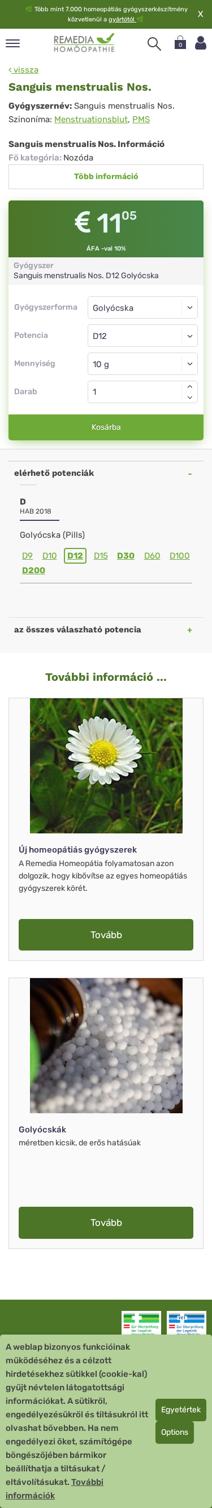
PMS (141, 119)
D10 (49, 556)
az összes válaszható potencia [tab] (77, 629)
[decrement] (190, 397)
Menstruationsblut (91, 119)
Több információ (106, 176)
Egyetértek (181, 1410)
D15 (101, 556)
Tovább (106, 934)
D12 (75, 556)
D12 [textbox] (100, 336)
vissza (24, 70)
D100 (180, 556)
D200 (33, 570)
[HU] (84, 43)
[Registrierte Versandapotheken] (141, 1327)
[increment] (190, 386)
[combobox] (143, 335)
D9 (27, 556)
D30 (126, 556)
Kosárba (106, 427)
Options (174, 1432)
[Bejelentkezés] (200, 43)
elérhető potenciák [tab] (54, 473)
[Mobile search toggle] (154, 44)
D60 (152, 556)
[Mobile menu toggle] (12, 44)
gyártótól (122, 19)
